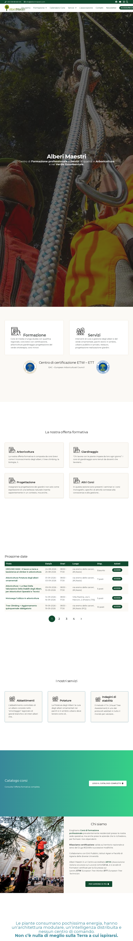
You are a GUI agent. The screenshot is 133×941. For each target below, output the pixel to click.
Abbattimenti (25, 700)
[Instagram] (124, 2)
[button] (46, 8)
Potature (65, 700)
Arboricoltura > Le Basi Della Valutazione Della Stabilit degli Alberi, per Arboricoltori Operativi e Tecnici (24, 589)
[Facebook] (116, 2)
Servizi (94, 335)
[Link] (66, 367)
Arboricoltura (25, 451)
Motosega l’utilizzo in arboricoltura (22, 598)
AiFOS (108, 862)
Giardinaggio (89, 451)
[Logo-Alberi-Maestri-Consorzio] (15, 8)
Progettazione (26, 482)
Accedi (117, 570)
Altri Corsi (87, 482)
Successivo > (81, 619)
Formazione (34, 335)
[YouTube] (120, 2)
